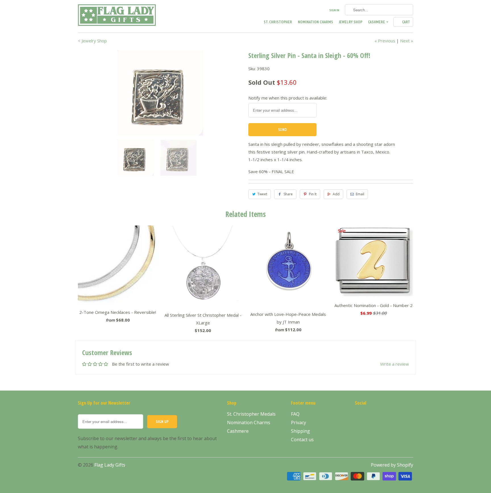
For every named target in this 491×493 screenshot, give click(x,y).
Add (336, 194)
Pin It (313, 194)
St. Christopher (278, 21)
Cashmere (378, 21)
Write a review (394, 364)
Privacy (298, 422)
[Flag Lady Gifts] (117, 16)
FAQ (295, 414)
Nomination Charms (315, 21)
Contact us (302, 439)
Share (288, 194)
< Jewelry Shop (92, 41)
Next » (406, 41)
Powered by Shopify (392, 465)
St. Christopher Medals (251, 414)
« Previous (385, 41)
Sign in (334, 10)
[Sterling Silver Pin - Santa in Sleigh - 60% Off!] (160, 93)
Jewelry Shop (350, 21)
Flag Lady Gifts (109, 465)
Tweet (262, 194)
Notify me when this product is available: (287, 98)
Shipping (300, 431)
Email (360, 194)
